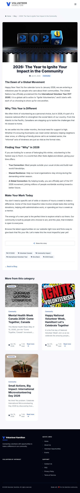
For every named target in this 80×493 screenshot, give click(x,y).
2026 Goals (49, 257)
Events (46, 452)
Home (9, 16)
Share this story (41, 243)
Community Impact (43, 253)
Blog (15, 16)
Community (46, 76)
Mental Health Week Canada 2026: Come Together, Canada (21, 319)
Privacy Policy (49, 471)
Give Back (36, 257)
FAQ (45, 467)
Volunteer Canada (26, 253)
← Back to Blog (11, 266)
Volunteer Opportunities (52, 449)
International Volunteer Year (17, 257)
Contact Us (48, 464)
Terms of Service (50, 475)
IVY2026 (11, 253)
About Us (47, 445)
